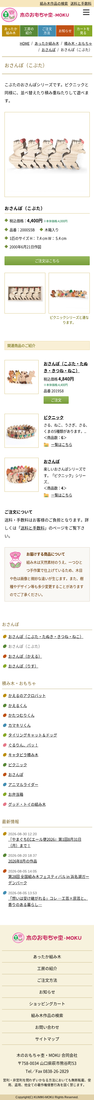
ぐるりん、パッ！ (23, 745)
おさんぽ (49, 49)
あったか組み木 (47, 43)
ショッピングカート (47, 1003)
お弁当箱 (15, 794)
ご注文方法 (47, 980)
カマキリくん (19, 725)
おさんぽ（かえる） (25, 656)
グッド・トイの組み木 (27, 804)
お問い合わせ (47, 1027)
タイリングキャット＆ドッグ (32, 735)
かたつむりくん (21, 715)
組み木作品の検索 (54, 3)
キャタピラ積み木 (23, 755)
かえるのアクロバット (27, 695)
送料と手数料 (80, 3)
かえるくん (17, 705)
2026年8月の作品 (22, 861)
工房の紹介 (47, 968)
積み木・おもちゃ (78, 43)
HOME (25, 43)
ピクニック (54, 417)
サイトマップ (47, 1039)
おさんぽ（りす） (23, 666)
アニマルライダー (23, 784)
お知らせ (47, 992)
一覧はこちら (61, 444)
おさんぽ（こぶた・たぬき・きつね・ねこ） (45, 636)
